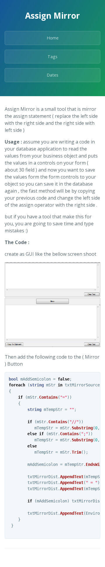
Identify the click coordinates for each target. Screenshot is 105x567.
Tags (52, 56)
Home (53, 38)
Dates (52, 75)
